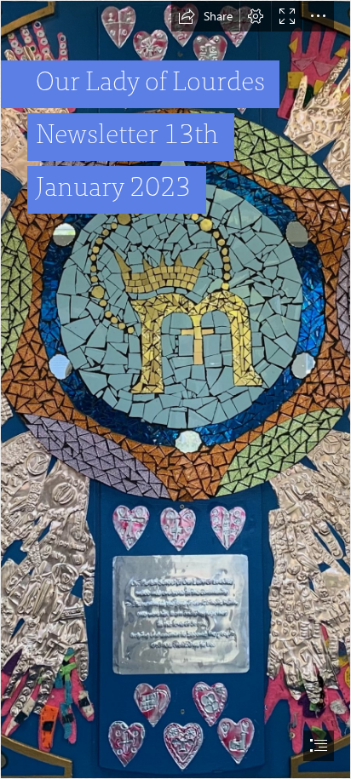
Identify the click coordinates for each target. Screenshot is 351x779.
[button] (205, 16)
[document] (175, 389)
